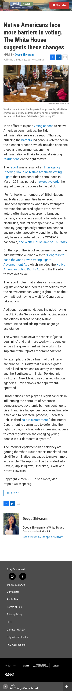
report (14, 167)
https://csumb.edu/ (17, 637)
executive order (50, 181)
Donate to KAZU (16, 629)
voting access (44, 126)
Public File (12, 599)
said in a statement (34, 420)
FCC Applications (16, 645)
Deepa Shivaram (24, 54)
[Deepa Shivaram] (11, 524)
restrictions (11, 159)
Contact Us (13, 592)
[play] (5, 686)
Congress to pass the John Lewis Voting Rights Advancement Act (33, 259)
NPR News (13, 492)
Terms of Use (14, 607)
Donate (61, 5)
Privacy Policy (14, 614)
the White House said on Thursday (43, 242)
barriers (27, 140)
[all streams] (67, 686)
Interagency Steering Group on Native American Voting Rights (32, 172)
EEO (9, 622)
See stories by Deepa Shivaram (43, 537)
